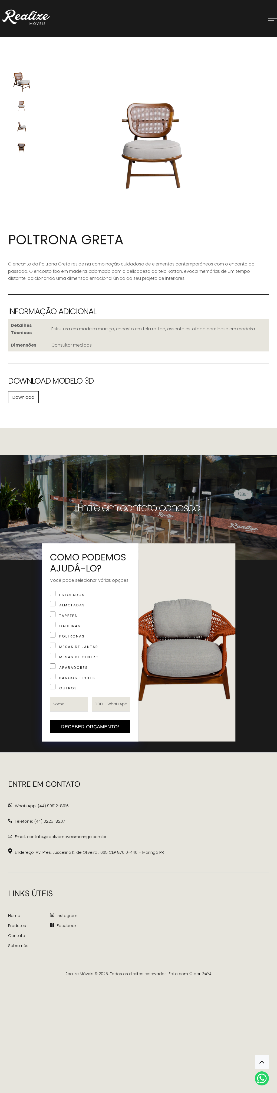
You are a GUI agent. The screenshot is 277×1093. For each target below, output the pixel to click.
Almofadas (72, 605)
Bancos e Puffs (77, 677)
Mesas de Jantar (78, 646)
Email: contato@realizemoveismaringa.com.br (61, 836)
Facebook (67, 925)
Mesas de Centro (79, 657)
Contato (16, 935)
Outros (68, 688)
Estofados (72, 594)
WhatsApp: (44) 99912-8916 (42, 806)
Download (23, 397)
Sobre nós (18, 945)
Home (14, 915)
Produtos (17, 925)
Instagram (67, 915)
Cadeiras (70, 626)
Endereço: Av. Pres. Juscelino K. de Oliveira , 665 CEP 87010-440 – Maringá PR (89, 852)
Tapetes (68, 615)
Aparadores (73, 667)
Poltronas (72, 636)
